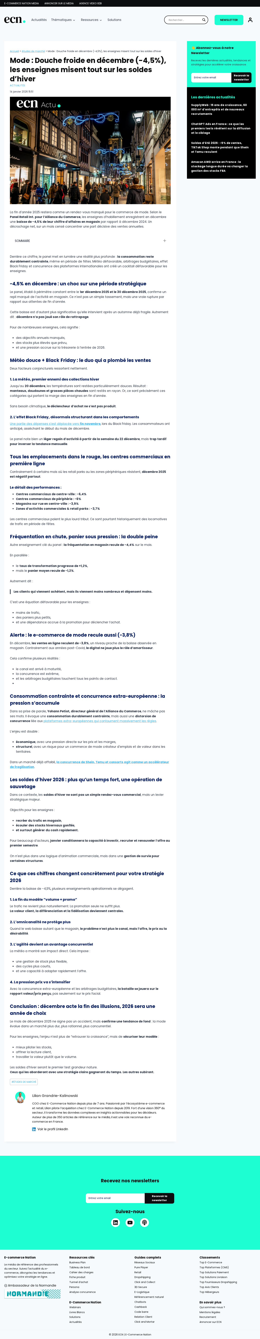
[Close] (187, 639)
